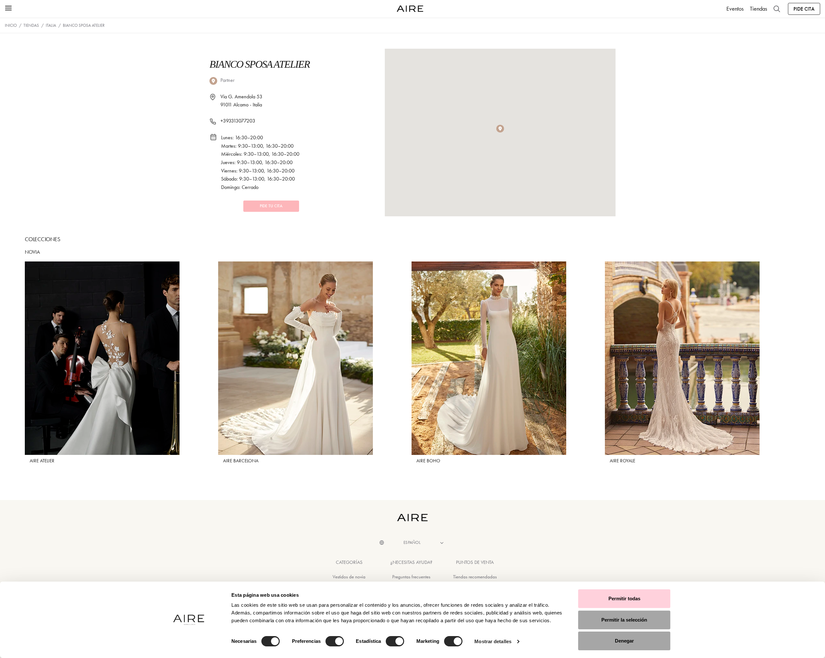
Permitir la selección (624, 620)
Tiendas (758, 8)
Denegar (624, 640)
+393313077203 (237, 121)
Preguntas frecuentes (411, 577)
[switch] (334, 641)
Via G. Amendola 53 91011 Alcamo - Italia (241, 100)
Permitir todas (624, 598)
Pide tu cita (271, 206)
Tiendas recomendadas (475, 577)
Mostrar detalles (492, 641)
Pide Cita (804, 9)
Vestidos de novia (349, 577)
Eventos (734, 8)
